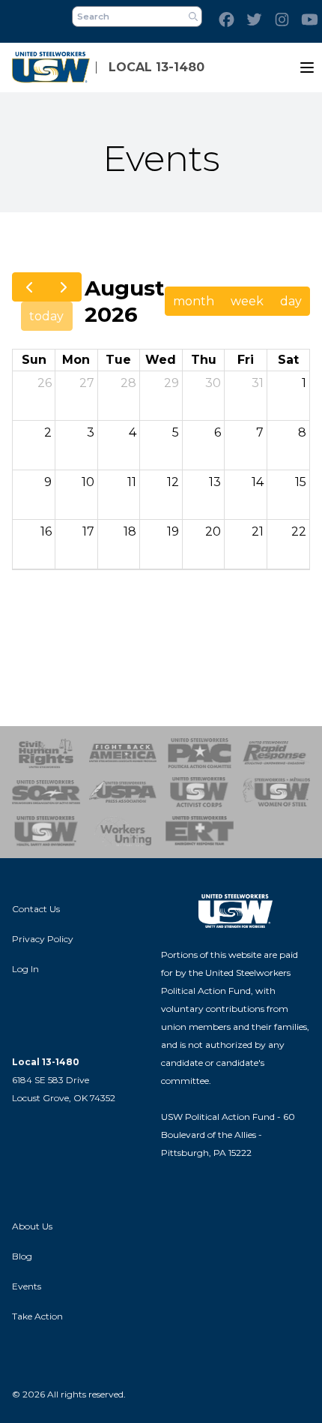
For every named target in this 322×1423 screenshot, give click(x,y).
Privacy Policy (42, 938)
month (193, 301)
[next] (64, 287)
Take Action (37, 1316)
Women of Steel (277, 792)
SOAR (46, 792)
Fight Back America (123, 753)
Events (26, 1286)
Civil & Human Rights (46, 753)
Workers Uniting (123, 831)
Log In (25, 968)
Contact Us (36, 908)
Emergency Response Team (199, 831)
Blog (22, 1256)
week (247, 301)
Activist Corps (199, 792)
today (46, 316)
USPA (123, 792)
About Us (32, 1226)
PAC (199, 753)
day (291, 301)
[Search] (193, 16)
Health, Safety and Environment (46, 831)
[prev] (29, 287)
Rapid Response (277, 753)
